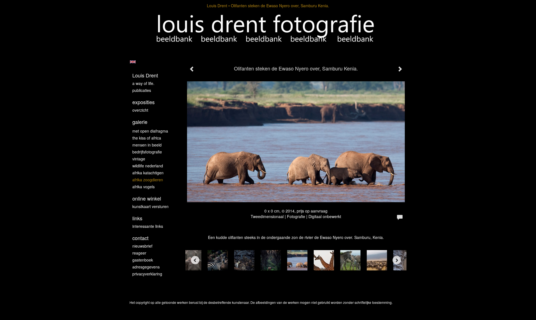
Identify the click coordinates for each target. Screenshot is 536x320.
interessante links (147, 226)
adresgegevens (146, 267)
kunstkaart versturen (150, 206)
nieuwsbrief (142, 246)
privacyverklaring (147, 274)
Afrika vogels (143, 186)
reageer (139, 253)
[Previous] (195, 260)
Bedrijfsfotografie (147, 152)
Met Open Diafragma (150, 131)
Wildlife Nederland (147, 165)
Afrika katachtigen (148, 172)
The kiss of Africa (146, 138)
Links (137, 218)
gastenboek (142, 260)
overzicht (140, 110)
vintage (138, 159)
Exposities (143, 102)
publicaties (141, 90)
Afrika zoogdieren (147, 179)
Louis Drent (217, 5)
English (133, 61)
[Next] (397, 260)
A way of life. (143, 83)
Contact (140, 237)
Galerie (139, 121)
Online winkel (146, 198)
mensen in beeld (147, 145)
